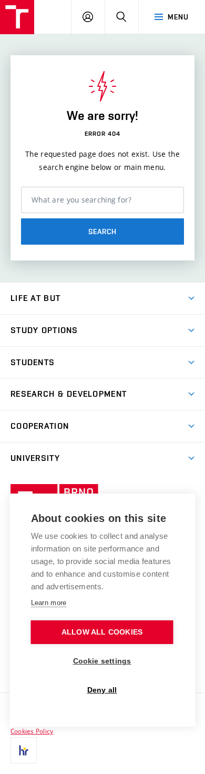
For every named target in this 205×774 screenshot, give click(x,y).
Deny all (102, 690)
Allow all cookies (102, 632)
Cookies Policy (32, 731)
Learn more (49, 603)
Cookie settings (102, 661)
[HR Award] (24, 750)
